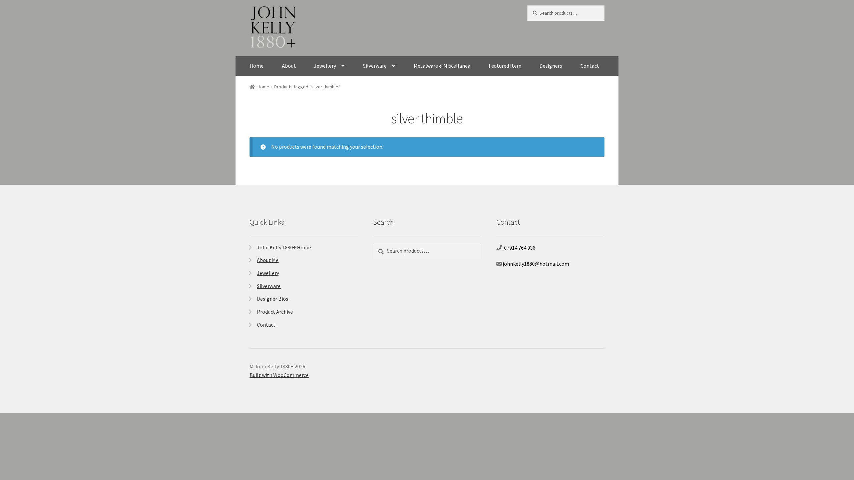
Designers (550, 65)
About (289, 65)
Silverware (375, 65)
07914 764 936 (519, 247)
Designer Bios (272, 298)
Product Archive (275, 311)
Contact (589, 65)
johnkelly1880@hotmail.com (536, 263)
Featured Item (505, 65)
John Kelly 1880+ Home (284, 247)
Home (257, 65)
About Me (268, 260)
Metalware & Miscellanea (442, 65)
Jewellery (325, 65)
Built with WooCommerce (279, 375)
